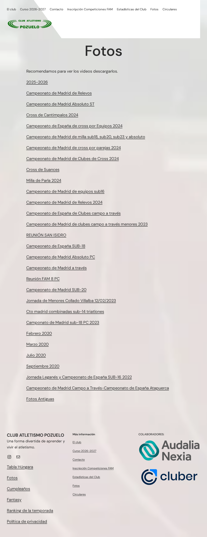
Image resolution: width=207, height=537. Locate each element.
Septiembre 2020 (42, 366)
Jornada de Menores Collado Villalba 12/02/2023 (71, 300)
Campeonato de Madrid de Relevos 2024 (64, 202)
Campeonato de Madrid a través (56, 267)
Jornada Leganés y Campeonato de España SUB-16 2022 (79, 377)
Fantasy (14, 499)
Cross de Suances (42, 169)
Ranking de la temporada (30, 510)
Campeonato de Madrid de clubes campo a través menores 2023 (87, 224)
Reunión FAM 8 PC (43, 278)
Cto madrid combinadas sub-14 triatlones (65, 311)
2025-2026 (37, 82)
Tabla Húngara (20, 466)
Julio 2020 (36, 355)
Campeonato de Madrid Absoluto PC (60, 256)
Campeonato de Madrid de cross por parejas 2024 (73, 147)
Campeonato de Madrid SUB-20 (56, 289)
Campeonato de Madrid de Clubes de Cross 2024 (72, 158)
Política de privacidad (27, 521)
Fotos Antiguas (40, 398)
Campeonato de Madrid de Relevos (59, 93)
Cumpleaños (18, 488)
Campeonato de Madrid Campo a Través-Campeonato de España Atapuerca (97, 388)
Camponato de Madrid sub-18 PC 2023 (62, 322)
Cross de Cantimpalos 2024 (52, 115)
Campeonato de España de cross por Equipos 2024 (74, 125)
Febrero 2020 (39, 333)
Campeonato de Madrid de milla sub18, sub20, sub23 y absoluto (85, 136)
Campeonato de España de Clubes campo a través (73, 213)
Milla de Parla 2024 (43, 180)
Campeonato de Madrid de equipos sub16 (65, 191)
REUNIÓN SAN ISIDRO (46, 235)
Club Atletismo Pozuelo (35, 435)
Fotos (12, 477)
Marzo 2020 (37, 344)
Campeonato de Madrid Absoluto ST (60, 104)
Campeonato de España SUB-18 (55, 246)
